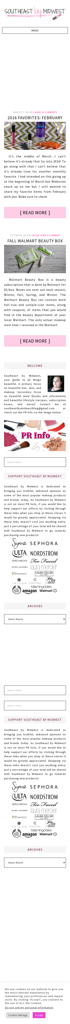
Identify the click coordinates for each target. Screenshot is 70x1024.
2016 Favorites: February (35, 117)
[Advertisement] (35, 74)
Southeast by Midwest (35, 13)
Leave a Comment (50, 235)
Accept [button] (39, 1015)
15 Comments (49, 112)
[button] (35, 30)
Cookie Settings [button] (17, 1015)
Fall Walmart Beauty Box (35, 240)
